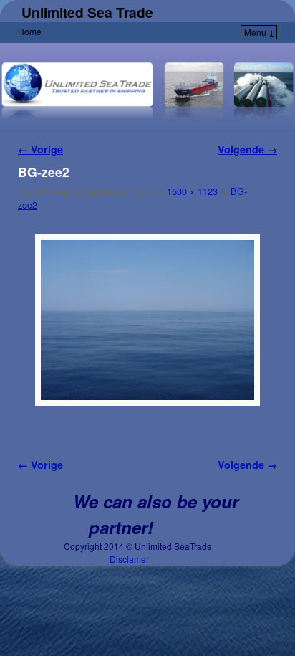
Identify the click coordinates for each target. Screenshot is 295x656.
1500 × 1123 (192, 191)
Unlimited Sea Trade (87, 12)
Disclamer (129, 559)
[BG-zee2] (147, 320)
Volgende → (247, 149)
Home (30, 31)
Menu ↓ (259, 32)
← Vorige (40, 149)
